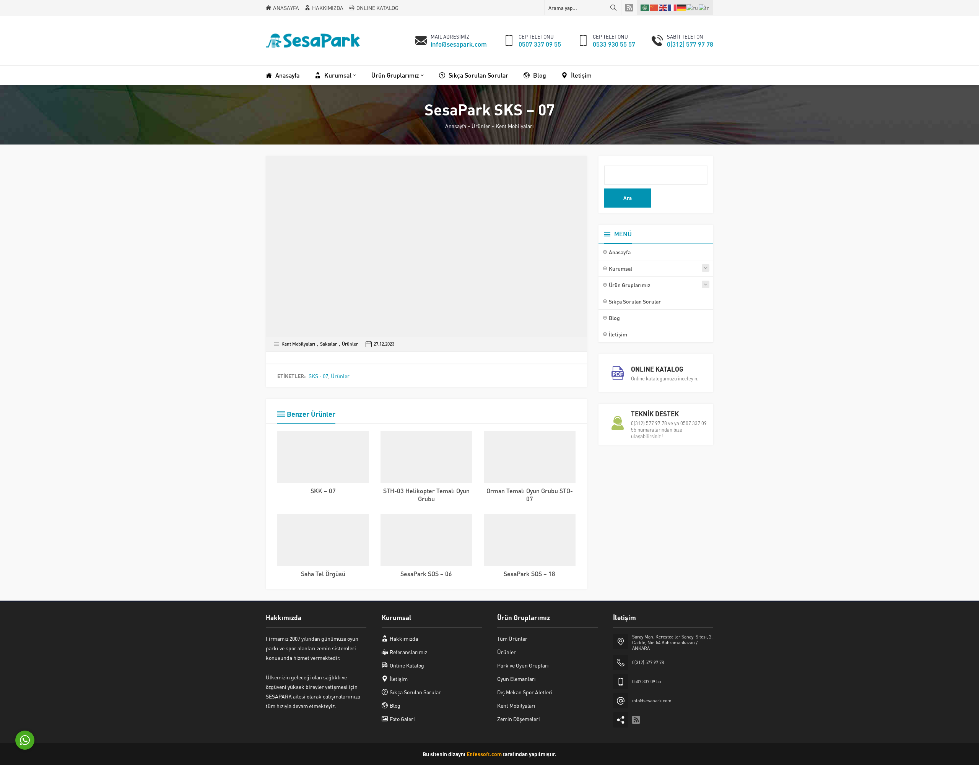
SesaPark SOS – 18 (529, 574)
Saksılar (328, 344)
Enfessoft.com (484, 753)
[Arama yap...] (613, 7)
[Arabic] (645, 7)
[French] (672, 7)
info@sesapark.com (459, 44)
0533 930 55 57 (614, 44)
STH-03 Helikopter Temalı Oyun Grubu (426, 495)
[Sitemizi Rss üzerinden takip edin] (629, 7)
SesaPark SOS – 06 (426, 574)
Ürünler (481, 125)
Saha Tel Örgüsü (323, 574)
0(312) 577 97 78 (690, 44)
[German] (681, 7)
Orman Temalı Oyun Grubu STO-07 (529, 495)
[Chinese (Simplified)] (654, 7)
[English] (663, 7)
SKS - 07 (318, 375)
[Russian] (692, 7)
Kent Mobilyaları (515, 125)
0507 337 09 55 (540, 44)
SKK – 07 (323, 491)
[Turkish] (704, 7)
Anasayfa (455, 125)
